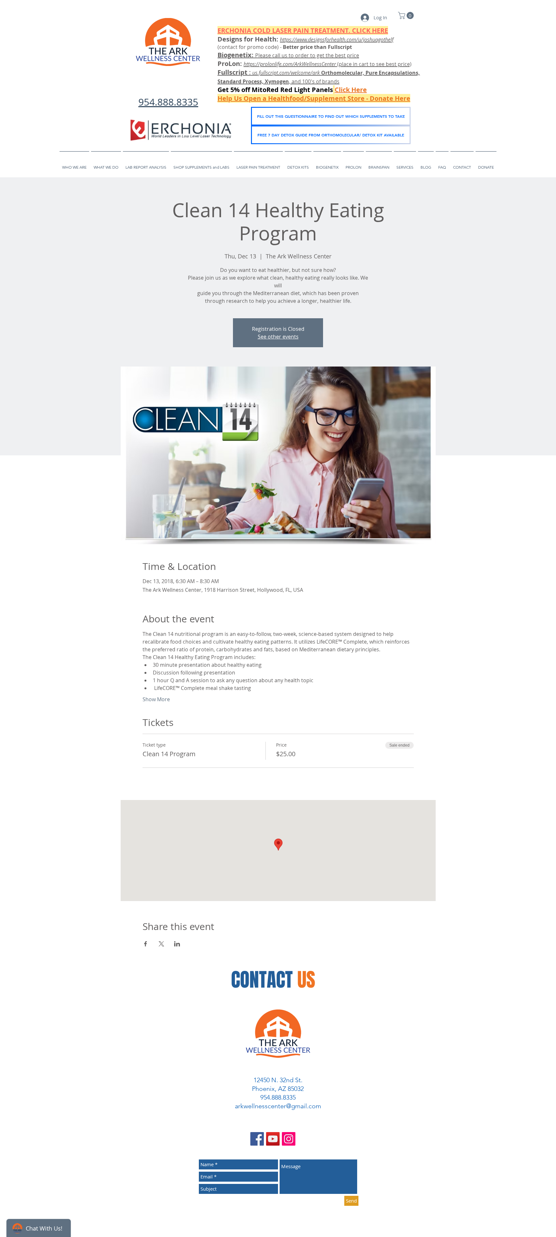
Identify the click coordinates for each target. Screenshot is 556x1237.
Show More (156, 699)
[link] (406, 15)
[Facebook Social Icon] (257, 1139)
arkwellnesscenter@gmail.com (278, 1106)
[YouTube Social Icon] (273, 1139)
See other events (278, 336)
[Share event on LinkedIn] (177, 943)
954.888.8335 (168, 102)
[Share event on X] (161, 943)
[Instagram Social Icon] (288, 1139)
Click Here (351, 89)
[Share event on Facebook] (146, 943)
